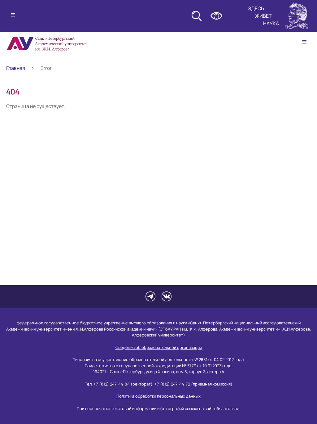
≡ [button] (304, 42)
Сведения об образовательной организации (158, 347)
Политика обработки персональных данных (158, 396)
